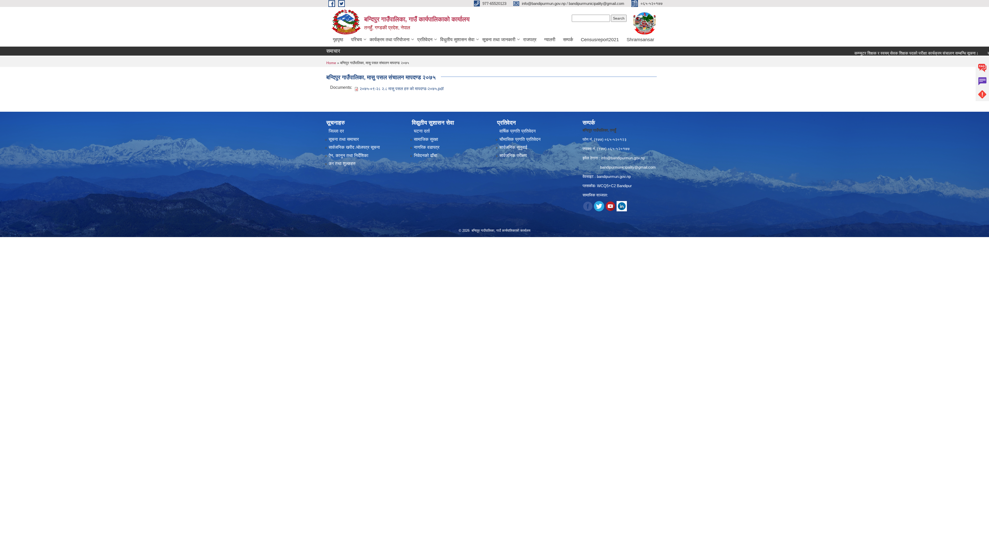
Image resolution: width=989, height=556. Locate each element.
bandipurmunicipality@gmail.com (628, 167)
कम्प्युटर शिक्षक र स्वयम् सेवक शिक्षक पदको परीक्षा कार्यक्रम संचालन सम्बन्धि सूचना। (894, 53)
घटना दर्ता (422, 131)
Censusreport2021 (600, 39)
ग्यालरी (549, 39)
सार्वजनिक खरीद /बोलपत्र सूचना (354, 147)
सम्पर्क (568, 39)
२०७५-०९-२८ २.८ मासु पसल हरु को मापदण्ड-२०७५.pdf (402, 88)
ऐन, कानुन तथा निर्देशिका (348, 155)
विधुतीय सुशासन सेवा (457, 39)
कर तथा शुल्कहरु (342, 163)
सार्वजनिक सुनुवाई (513, 147)
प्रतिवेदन (424, 39)
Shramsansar (640, 39)
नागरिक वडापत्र (426, 147)
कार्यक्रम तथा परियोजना (390, 39)
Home (331, 63)
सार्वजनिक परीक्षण (513, 155)
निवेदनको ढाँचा (425, 155)
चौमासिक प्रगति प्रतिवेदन (520, 139)
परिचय (356, 39)
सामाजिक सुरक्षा (426, 139)
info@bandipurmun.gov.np (623, 158)
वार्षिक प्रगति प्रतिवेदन (517, 131)
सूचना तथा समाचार (344, 139)
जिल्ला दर (336, 131)
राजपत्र (529, 39)
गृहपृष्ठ (338, 39)
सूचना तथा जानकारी (498, 39)
